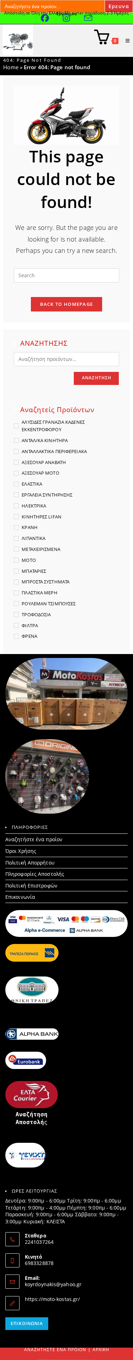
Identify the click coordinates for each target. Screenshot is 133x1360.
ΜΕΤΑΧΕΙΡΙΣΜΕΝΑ (41, 549)
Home (10, 67)
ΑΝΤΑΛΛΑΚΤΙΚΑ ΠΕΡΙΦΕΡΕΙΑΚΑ (54, 451)
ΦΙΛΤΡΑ (30, 625)
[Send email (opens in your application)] (88, 18)
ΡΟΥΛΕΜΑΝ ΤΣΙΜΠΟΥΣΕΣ (49, 603)
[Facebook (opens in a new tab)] (52, 18)
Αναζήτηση (97, 378)
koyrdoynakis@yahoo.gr (53, 1284)
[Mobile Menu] (125, 40)
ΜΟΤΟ (28, 560)
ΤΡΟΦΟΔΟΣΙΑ (36, 614)
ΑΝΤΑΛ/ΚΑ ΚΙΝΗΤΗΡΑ (45, 440)
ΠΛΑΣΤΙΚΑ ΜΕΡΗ (39, 592)
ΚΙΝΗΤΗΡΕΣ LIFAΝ (41, 516)
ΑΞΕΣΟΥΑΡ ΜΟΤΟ (40, 473)
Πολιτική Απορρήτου (30, 862)
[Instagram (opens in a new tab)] (73, 18)
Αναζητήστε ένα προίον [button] (33, 839)
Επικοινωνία (20, 896)
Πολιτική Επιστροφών (31, 885)
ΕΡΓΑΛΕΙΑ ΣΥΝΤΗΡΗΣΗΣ (47, 495)
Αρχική (101, 1350)
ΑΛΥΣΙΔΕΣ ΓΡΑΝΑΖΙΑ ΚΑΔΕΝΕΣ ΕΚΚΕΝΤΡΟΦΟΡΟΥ (53, 426)
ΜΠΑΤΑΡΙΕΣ (34, 571)
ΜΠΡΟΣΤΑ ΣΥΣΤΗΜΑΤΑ (46, 581)
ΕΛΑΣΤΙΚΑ (32, 484)
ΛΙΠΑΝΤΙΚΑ (33, 538)
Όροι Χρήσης (20, 851)
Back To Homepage (66, 304)
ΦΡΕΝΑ (29, 636)
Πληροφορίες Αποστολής (34, 874)
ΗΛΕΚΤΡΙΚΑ (34, 506)
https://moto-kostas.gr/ (52, 1299)
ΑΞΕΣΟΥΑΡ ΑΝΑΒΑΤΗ (44, 462)
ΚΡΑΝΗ (30, 527)
